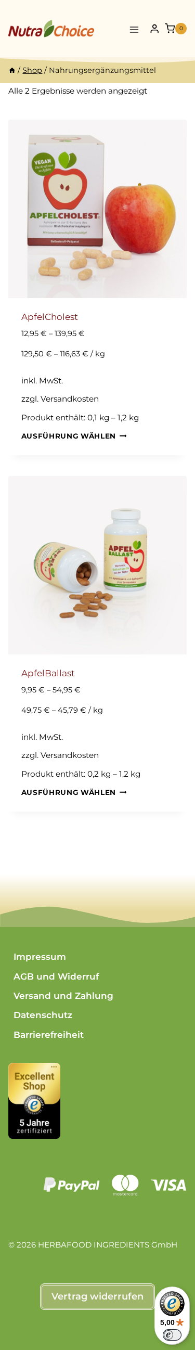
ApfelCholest (49, 317)
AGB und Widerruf (56, 976)
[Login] (154, 29)
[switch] (172, 1335)
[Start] (12, 70)
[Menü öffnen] (134, 28)
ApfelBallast (48, 673)
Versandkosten (70, 399)
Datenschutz (43, 1015)
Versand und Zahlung (63, 996)
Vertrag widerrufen (97, 1296)
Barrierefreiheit (49, 1035)
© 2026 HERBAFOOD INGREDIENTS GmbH (92, 1245)
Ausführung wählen (68, 436)
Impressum (40, 957)
